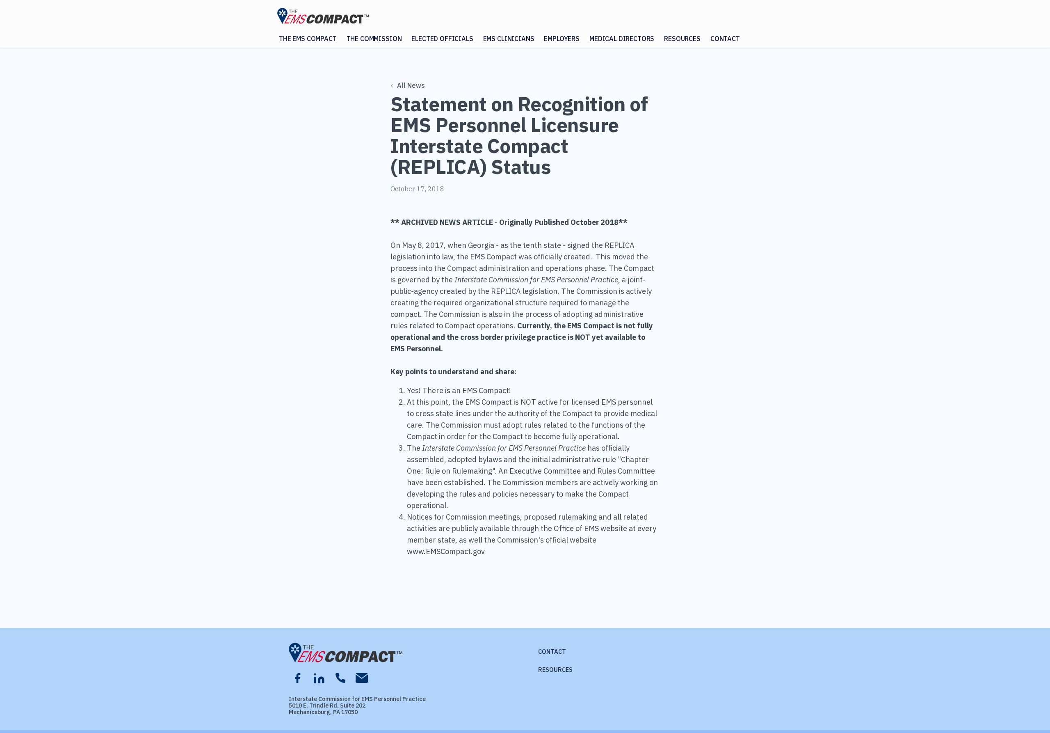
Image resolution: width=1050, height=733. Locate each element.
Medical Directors (621, 38)
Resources (682, 38)
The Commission (374, 38)
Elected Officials (442, 38)
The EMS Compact (308, 38)
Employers (562, 38)
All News (411, 85)
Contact (725, 38)
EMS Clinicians (508, 38)
